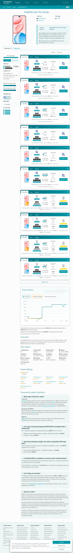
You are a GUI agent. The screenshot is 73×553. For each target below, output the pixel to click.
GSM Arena (49, 377)
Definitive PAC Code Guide (37, 484)
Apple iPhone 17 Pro (8, 533)
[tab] (8, 48)
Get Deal (62, 67)
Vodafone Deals (34, 531)
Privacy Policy (61, 535)
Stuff (21, 381)
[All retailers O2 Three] (10, 104)
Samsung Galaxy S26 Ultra (8, 535)
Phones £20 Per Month (49, 539)
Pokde (61, 381)
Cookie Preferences (62, 537)
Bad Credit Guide (62, 533)
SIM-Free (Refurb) (51, 296)
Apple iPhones (47, 528)
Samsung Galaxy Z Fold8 (9, 540)
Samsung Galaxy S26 (8, 545)
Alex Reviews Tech (25, 386)
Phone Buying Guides (63, 529)
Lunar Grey (41, 20)
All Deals (7, 60)
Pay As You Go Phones (22, 531)
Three (53, 402)
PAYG (33, 412)
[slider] (4, 81)
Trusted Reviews (50, 381)
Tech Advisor (36, 377)
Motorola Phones (48, 533)
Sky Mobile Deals (35, 535)
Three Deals (33, 529)
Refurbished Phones (22, 529)
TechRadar (23, 377)
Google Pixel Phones (49, 531)
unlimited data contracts (48, 406)
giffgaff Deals (34, 537)
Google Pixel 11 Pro (7, 538)
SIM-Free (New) (38, 296)
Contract (27, 296)
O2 (48, 402)
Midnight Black (42, 18)
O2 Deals (33, 528)
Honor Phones (47, 535)
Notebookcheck (37, 381)
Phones (18, 2)
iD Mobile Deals (34, 533)
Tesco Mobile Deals (35, 539)
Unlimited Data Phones (22, 533)
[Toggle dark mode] (68, 7)
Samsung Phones (48, 529)
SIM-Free (24, 418)
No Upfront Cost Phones (22, 528)
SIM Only (45, 2)
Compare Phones (62, 528)
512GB (58, 18)
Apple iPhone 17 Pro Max (8, 528)
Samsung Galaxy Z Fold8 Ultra (9, 542)
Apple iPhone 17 (7, 531)
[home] (4, 7)
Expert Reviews (63, 377)
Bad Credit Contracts (22, 537)
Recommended (15, 60)
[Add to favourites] (68, 57)
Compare (36, 2)
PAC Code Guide (61, 531)
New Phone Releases (22, 539)
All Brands (46, 537)
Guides (27, 2)
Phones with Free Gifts (22, 535)
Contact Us (60, 539)
